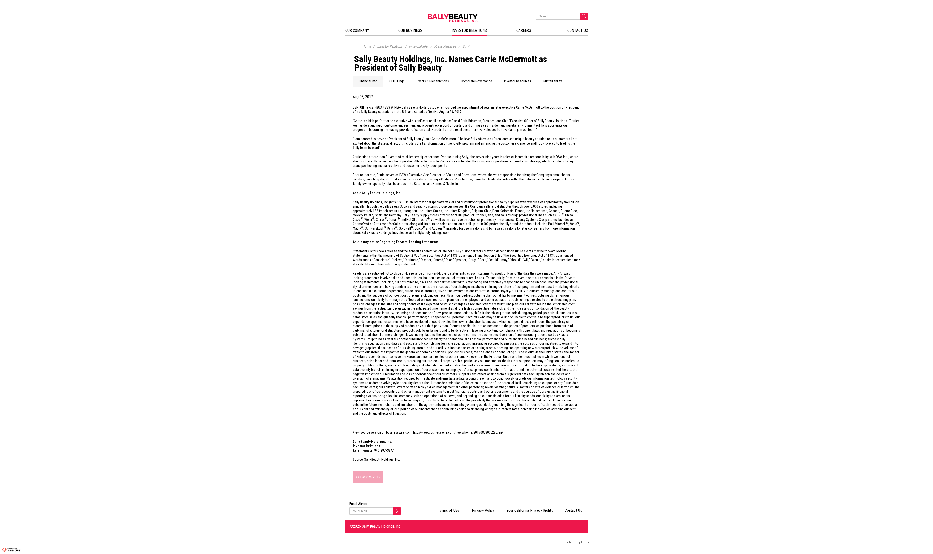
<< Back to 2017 (367, 477)
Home (366, 46)
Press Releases (445, 46)
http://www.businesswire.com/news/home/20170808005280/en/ (458, 432)
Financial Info (418, 46)
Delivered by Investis (574, 542)
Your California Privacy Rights (529, 510)
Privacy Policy (483, 510)
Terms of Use (448, 510)
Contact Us (573, 510)
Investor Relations (390, 46)
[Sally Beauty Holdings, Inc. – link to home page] (466, 18)
